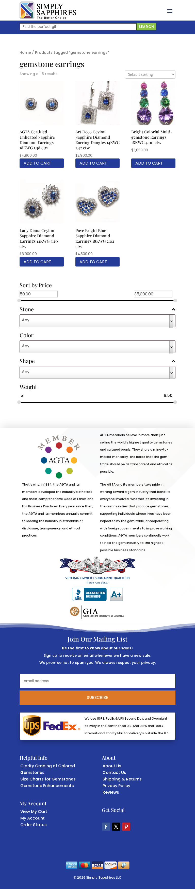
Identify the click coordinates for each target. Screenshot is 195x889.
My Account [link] (32, 818)
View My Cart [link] (33, 811)
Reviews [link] (111, 792)
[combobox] (97, 320)
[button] (170, 10)
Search (146, 26)
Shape (27, 361)
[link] (48, 10)
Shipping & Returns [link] (122, 779)
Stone (27, 309)
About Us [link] (112, 766)
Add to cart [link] (37, 163)
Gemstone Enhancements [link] (47, 786)
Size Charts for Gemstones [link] (48, 779)
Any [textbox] (25, 320)
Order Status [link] (33, 825)
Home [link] (25, 52)
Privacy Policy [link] (116, 786)
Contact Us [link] (114, 772)
